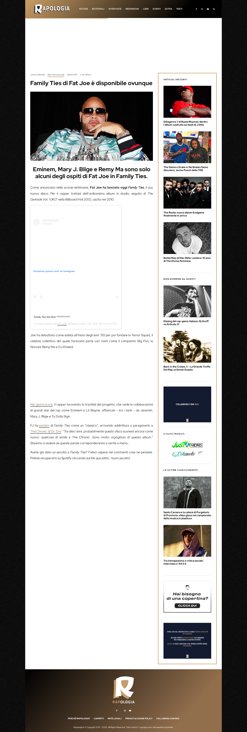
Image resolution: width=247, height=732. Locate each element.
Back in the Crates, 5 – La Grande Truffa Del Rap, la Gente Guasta (186, 368)
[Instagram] (202, 9)
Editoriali (98, 8)
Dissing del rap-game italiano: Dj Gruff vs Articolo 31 (186, 323)
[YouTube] (208, 9)
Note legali (114, 718)
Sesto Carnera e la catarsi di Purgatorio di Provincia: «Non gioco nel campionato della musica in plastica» (187, 515)
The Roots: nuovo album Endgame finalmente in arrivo (183, 214)
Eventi (157, 8)
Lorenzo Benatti (37, 74)
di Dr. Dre (45, 431)
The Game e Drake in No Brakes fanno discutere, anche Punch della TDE (185, 169)
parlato (44, 425)
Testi (179, 8)
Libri (146, 8)
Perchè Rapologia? (79, 718)
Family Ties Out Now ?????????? (52, 317)
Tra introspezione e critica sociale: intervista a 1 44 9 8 (183, 562)
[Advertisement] (123, 47)
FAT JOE (62, 323)
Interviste (115, 8)
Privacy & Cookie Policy (138, 718)
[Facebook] (196, 9)
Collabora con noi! (167, 718)
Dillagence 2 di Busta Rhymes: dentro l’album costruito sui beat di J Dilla (185, 123)
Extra (168, 8)
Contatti (99, 718)
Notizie (83, 8)
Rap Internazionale (56, 74)
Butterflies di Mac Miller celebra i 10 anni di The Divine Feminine (187, 260)
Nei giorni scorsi (41, 404)
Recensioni (132, 8)
